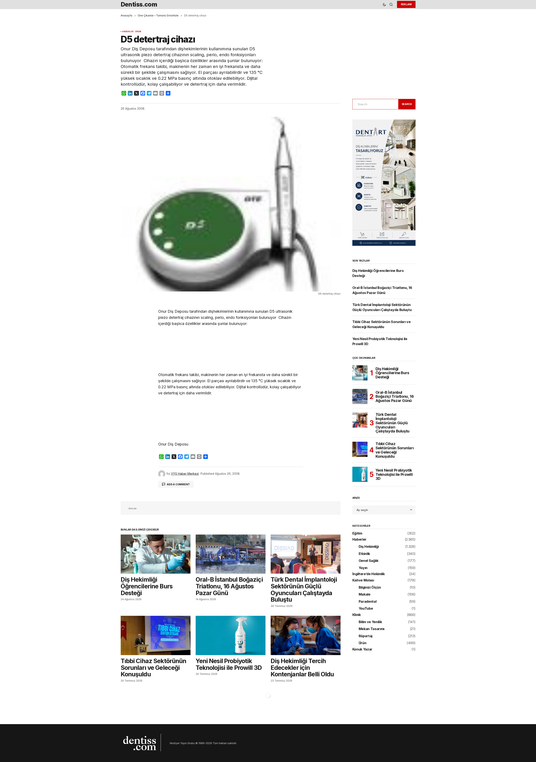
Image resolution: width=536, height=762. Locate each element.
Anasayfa (126, 15)
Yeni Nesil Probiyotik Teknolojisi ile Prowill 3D (394, 474)
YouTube (366, 608)
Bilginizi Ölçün (370, 587)
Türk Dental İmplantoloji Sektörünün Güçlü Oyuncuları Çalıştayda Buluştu (393, 422)
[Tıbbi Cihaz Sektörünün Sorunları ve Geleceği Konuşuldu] (156, 635)
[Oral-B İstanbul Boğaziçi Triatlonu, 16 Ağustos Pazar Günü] (231, 554)
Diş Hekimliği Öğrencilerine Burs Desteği (392, 373)
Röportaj (365, 636)
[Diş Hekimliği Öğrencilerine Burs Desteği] (156, 554)
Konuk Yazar (362, 649)
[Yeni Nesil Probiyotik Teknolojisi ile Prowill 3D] (231, 635)
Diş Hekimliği (369, 547)
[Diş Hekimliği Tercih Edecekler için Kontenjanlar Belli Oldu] (306, 635)
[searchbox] (375, 104)
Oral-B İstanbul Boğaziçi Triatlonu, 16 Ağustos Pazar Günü (395, 396)
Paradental (368, 602)
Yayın (363, 568)
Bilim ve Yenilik (370, 622)
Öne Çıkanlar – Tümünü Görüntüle (158, 15)
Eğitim (357, 533)
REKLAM (406, 4)
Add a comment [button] (178, 484)
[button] (384, 4)
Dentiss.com (139, 4)
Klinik (356, 615)
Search (407, 104)
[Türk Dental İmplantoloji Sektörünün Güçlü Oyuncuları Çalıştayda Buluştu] (306, 554)
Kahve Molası (363, 580)
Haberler (128, 32)
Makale (364, 594)
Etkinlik (364, 554)
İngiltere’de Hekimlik (368, 574)
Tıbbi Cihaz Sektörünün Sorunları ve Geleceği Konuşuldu (395, 450)
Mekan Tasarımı (372, 629)
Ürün (138, 32)
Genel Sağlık (368, 561)
